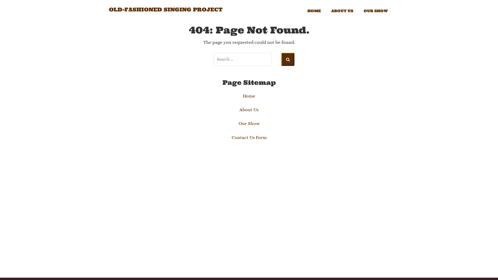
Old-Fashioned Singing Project (166, 9)
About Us (342, 11)
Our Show (376, 11)
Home (314, 11)
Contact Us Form (249, 137)
